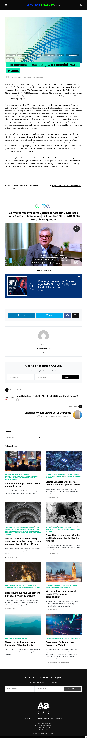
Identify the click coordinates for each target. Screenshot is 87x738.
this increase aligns (49, 90)
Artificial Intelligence (54, 474)
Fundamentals (9, 529)
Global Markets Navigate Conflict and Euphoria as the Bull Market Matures (63, 538)
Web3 (15, 479)
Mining (22, 531)
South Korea (9, 532)
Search (39, 437)
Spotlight (17, 477)
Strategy (24, 477)
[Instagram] (43, 713)
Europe (38, 527)
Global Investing (20, 529)
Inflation (30, 55)
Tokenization (9, 479)
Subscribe (69, 377)
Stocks (48, 476)
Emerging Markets (11, 527)
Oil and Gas (28, 531)
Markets (60, 55)
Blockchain (14, 474)
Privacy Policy (48, 719)
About (40, 719)
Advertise (59, 719)
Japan (37, 529)
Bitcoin (7, 474)
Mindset (19, 638)
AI (46, 474)
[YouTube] (48, 713)
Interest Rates (49, 55)
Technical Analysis (57, 476)
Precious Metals (22, 587)
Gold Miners (28, 585)
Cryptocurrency (23, 474)
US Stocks (49, 477)
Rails (6, 477)
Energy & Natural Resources (26, 527)
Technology (32, 477)
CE (35, 719)
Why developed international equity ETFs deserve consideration (61, 594)
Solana (11, 477)
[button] (6, 5)
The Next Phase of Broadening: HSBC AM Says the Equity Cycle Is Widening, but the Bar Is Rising (23, 541)
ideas (28, 529)
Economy (21, 55)
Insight (39, 55)
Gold (22, 585)
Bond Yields (11, 55)
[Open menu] (79, 276)
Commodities (24, 526)
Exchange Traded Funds (12, 476)
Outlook (10, 58)
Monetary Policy (72, 55)
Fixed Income (62, 526)
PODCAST (28, 719)
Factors (54, 526)
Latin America (9, 531)
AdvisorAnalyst (43, 348)
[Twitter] (38, 713)
